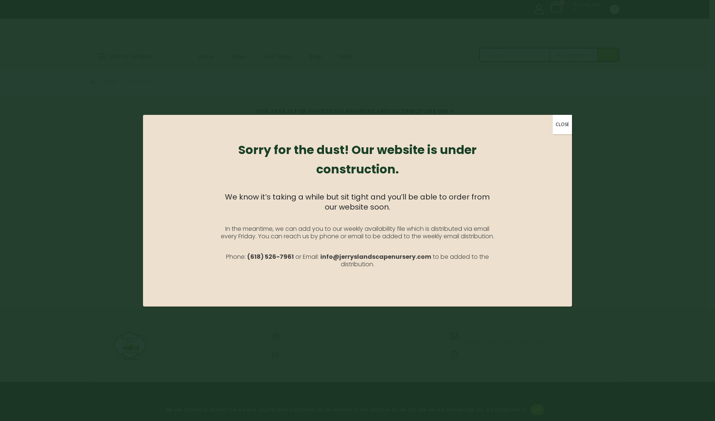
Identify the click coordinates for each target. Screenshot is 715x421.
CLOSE (562, 124)
